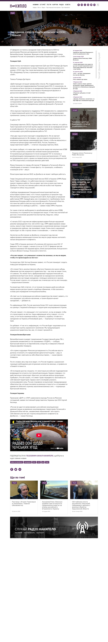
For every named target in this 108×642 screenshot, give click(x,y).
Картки (55, 4)
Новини (36, 4)
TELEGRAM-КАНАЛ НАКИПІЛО (39, 455)
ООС (38, 462)
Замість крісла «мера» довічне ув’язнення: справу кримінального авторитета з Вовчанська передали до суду (84, 86)
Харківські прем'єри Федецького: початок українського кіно (83, 53)
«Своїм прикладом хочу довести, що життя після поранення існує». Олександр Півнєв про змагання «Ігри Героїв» (83, 67)
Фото (39, 7)
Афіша (35, 7)
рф (43, 462)
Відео (43, 7)
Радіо (61, 4)
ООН (34, 462)
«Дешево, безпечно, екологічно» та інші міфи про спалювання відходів (83, 99)
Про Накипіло (65, 7)
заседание (27, 462)
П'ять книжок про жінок (80, 79)
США (47, 462)
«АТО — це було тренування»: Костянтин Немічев (82, 74)
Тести (49, 4)
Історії (42, 4)
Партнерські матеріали (53, 7)
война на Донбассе (16, 462)
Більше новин (77, 103)
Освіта (67, 4)
